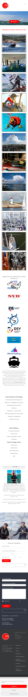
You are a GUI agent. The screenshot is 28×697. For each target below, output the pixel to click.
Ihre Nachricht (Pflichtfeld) (7, 588)
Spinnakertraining (14, 453)
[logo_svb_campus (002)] (14, 281)
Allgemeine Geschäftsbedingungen (20, 660)
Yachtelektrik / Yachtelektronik (14, 416)
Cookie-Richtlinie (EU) (20, 666)
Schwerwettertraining (14, 450)
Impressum (18, 663)
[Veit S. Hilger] (14, 470)
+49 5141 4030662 (9, 618)
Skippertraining (14, 445)
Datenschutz (18, 653)
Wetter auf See (14, 433)
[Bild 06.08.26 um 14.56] (14, 303)
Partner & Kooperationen (19, 669)
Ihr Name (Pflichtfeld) (6, 578)
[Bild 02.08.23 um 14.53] (14, 290)
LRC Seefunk (14, 408)
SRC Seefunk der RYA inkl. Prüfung (14, 405)
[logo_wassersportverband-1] (14, 333)
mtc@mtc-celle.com (9, 624)
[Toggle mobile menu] (25, 4)
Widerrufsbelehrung (20, 656)
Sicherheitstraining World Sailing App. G (14, 399)
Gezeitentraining (14, 447)
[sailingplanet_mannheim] (14, 314)
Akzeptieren (14, 686)
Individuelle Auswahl (14, 693)
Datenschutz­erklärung (14, 557)
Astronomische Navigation (14, 431)
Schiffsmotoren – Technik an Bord (14, 410)
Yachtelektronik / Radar (14, 419)
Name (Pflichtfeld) (5, 546)
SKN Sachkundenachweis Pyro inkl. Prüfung (14, 413)
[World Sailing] (14, 347)
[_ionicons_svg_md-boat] (14, 355)
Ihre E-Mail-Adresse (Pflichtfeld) (8, 550)
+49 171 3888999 (8, 648)
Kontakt (17, 651)
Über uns (18, 648)
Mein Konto (18, 645)
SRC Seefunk (14, 439)
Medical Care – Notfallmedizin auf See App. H (14, 402)
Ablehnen (14, 690)
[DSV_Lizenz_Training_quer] (14, 327)
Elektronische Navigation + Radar (14, 436)
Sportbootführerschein (18, 382)
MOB (14, 456)
